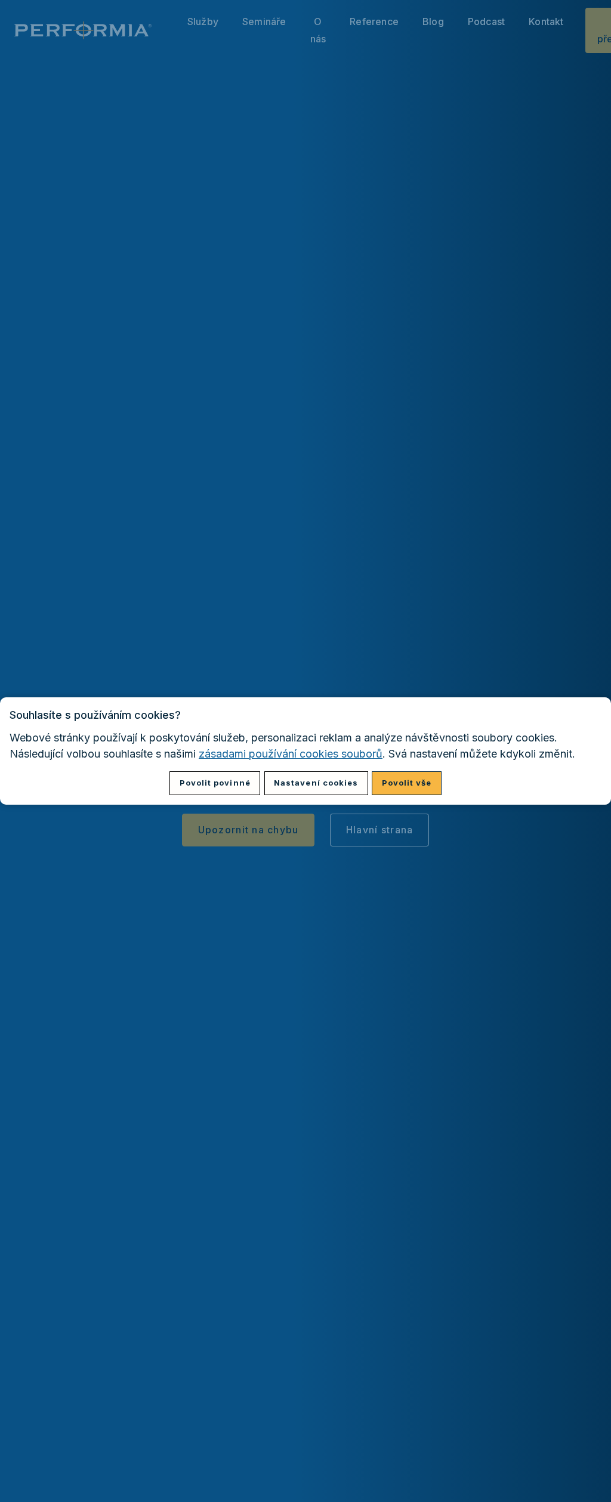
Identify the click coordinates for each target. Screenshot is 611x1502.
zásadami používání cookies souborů (290, 753)
